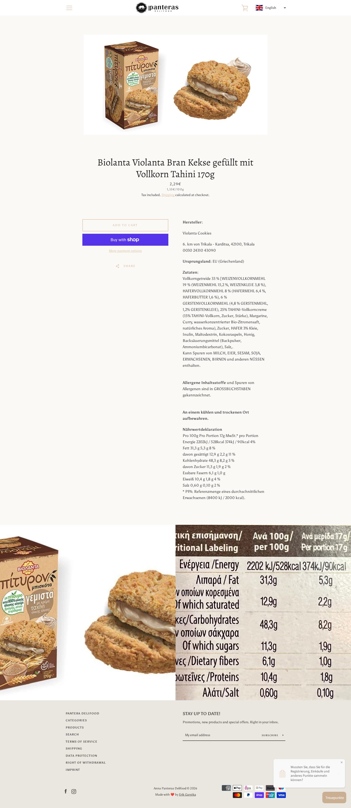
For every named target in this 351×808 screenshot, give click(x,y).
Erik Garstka (187, 794)
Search (72, 734)
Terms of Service (81, 741)
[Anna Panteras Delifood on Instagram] (73, 791)
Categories (76, 720)
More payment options (125, 251)
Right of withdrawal (86, 762)
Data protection (81, 755)
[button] (270, 8)
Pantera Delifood (82, 713)
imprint (73, 769)
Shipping (168, 195)
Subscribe (270, 735)
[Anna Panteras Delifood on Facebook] (65, 791)
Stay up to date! (201, 713)
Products (75, 727)
